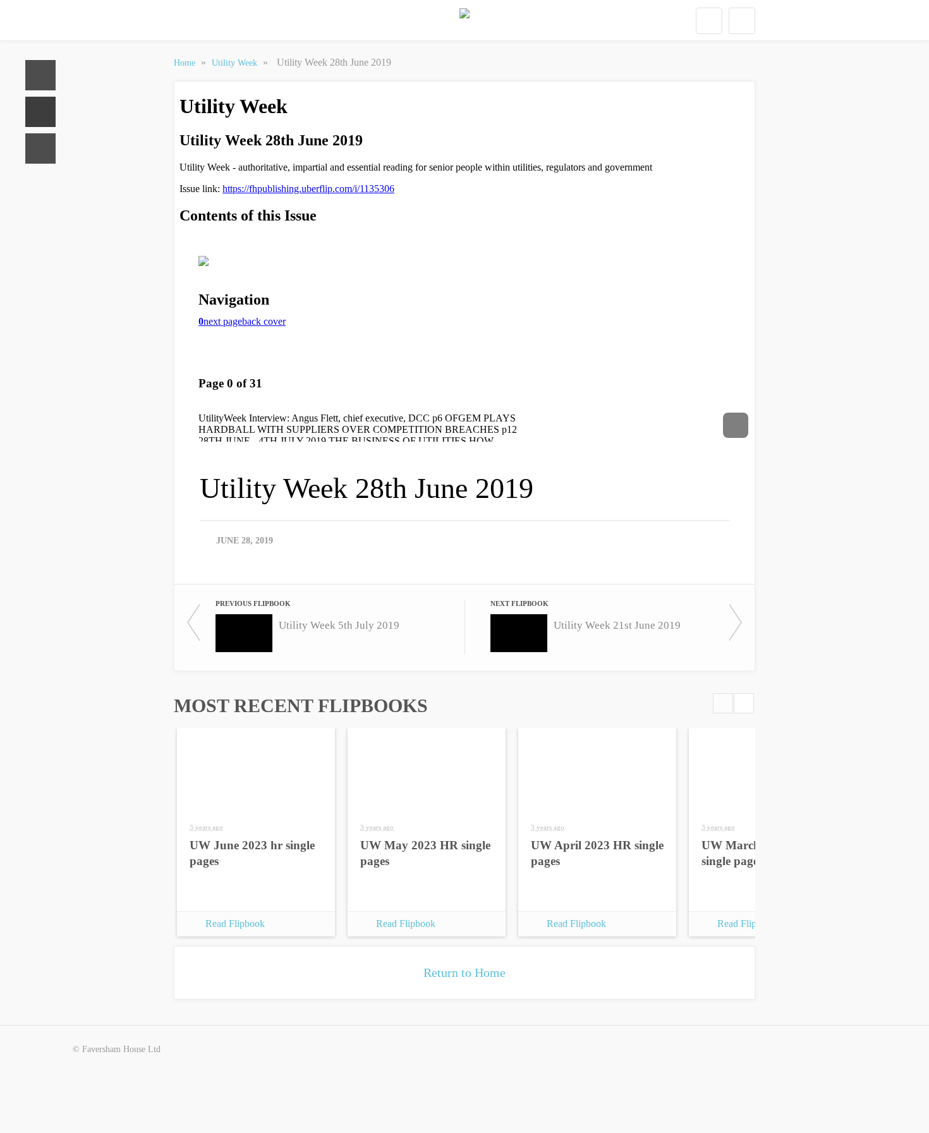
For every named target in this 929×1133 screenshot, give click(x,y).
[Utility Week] (464, 21)
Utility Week (236, 63)
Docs (40, 112)
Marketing (40, 148)
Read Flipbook (235, 923)
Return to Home (464, 972)
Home (40, 75)
